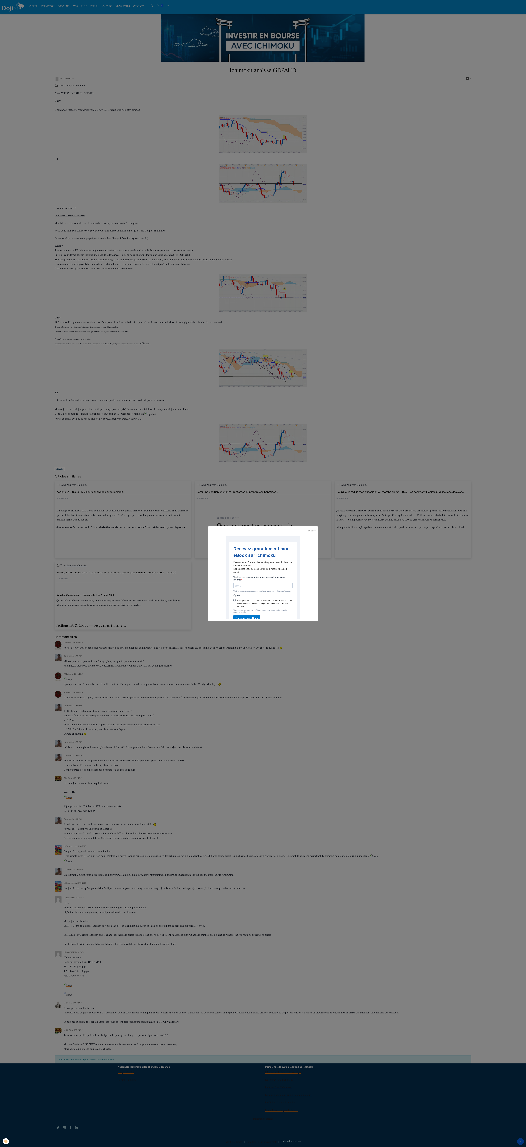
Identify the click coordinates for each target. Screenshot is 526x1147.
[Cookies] (6, 1141)
